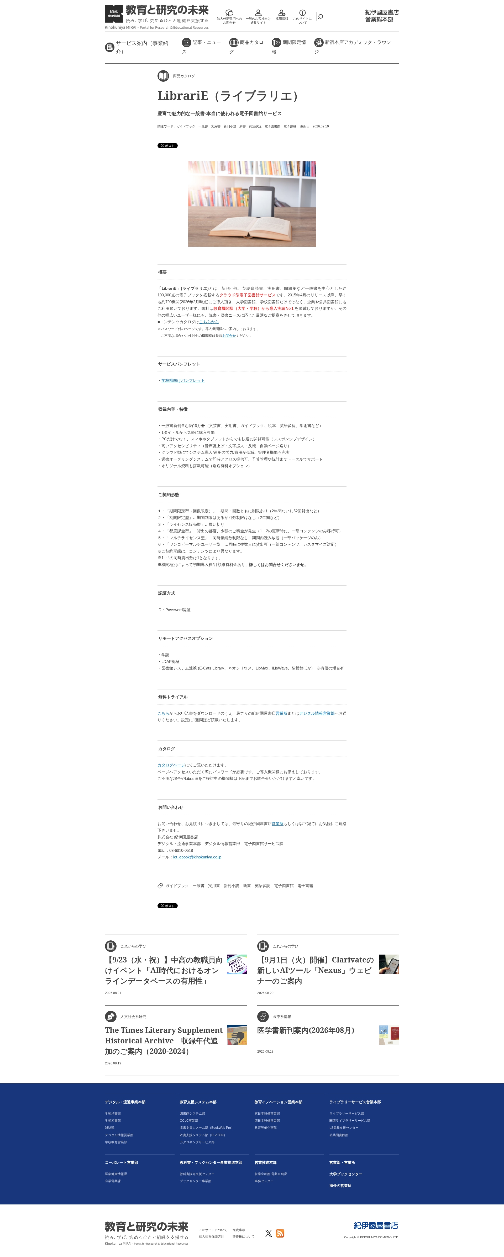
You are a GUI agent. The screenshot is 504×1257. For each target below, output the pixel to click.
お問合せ (229, 336)
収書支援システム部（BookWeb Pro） (207, 1128)
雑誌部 (109, 1128)
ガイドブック (185, 126)
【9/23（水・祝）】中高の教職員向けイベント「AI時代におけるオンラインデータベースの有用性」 (164, 970)
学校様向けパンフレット (183, 380)
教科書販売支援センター (197, 1174)
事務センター (264, 1181)
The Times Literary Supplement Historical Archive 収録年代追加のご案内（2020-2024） (164, 1040)
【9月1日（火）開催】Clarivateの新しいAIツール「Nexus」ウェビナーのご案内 (315, 970)
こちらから (209, 322)
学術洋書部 (113, 1113)
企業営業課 (113, 1181)
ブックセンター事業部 (195, 1181)
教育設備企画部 (266, 1128)
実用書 (215, 126)
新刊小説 (230, 126)
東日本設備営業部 (267, 1113)
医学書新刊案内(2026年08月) (305, 1030)
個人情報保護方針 (211, 1236)
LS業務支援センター (344, 1128)
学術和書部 (113, 1120)
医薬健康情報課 (116, 1174)
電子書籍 (290, 126)
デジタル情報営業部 (317, 713)
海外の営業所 (340, 1185)
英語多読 (255, 126)
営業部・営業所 (342, 1162)
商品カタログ (246, 47)
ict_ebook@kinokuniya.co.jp (197, 857)
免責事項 (239, 1230)
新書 (242, 126)
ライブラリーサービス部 (346, 1113)
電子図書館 (272, 126)
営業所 (281, 713)
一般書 (203, 126)
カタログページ (171, 765)
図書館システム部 (192, 1113)
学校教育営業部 (116, 1142)
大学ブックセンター (346, 1174)
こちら (163, 713)
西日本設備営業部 (267, 1120)
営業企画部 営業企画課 (271, 1174)
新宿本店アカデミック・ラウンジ (352, 47)
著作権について (244, 1236)
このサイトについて (213, 1230)
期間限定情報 (289, 47)
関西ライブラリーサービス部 (349, 1120)
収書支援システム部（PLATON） (203, 1135)
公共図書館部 (338, 1135)
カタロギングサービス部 (197, 1142)
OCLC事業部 (189, 1120)
